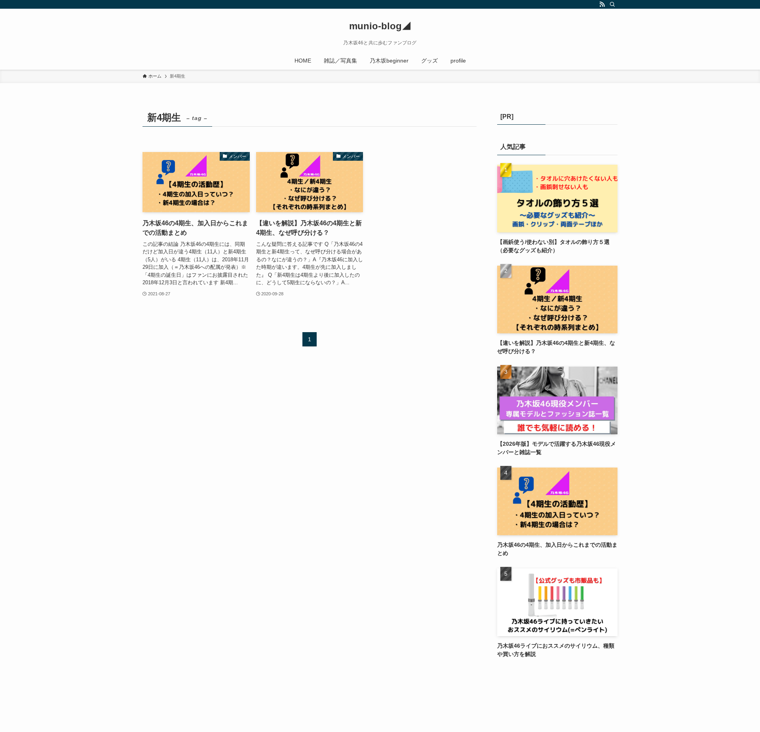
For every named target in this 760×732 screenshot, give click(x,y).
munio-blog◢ (380, 26)
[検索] (612, 4)
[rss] (602, 4)
